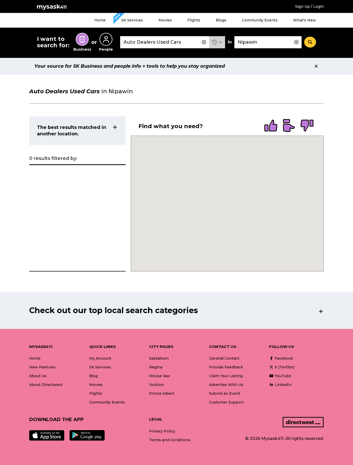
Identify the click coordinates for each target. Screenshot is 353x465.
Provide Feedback (226, 367)
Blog (93, 376)
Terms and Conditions (169, 440)
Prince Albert (161, 393)
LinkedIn (282, 384)
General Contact (224, 358)
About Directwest (46, 384)
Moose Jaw (159, 376)
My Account (100, 358)
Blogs (221, 20)
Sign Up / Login (309, 6)
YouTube (282, 376)
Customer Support (226, 402)
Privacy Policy (162, 431)
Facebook (283, 358)
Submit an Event (224, 393)
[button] (217, 42)
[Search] (310, 42)
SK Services (132, 20)
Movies (165, 20)
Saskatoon (159, 358)
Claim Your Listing (226, 376)
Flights (193, 20)
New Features (42, 367)
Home (100, 20)
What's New (304, 20)
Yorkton (156, 384)
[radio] (271, 126)
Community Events (260, 20)
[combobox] (164, 42)
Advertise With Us (226, 384)
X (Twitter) (284, 367)
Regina (155, 367)
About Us (38, 376)
